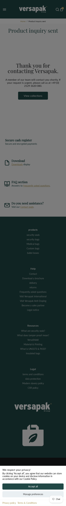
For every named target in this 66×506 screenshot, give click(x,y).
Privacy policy (9, 502)
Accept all (33, 486)
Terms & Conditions (27, 502)
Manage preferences (33, 494)
